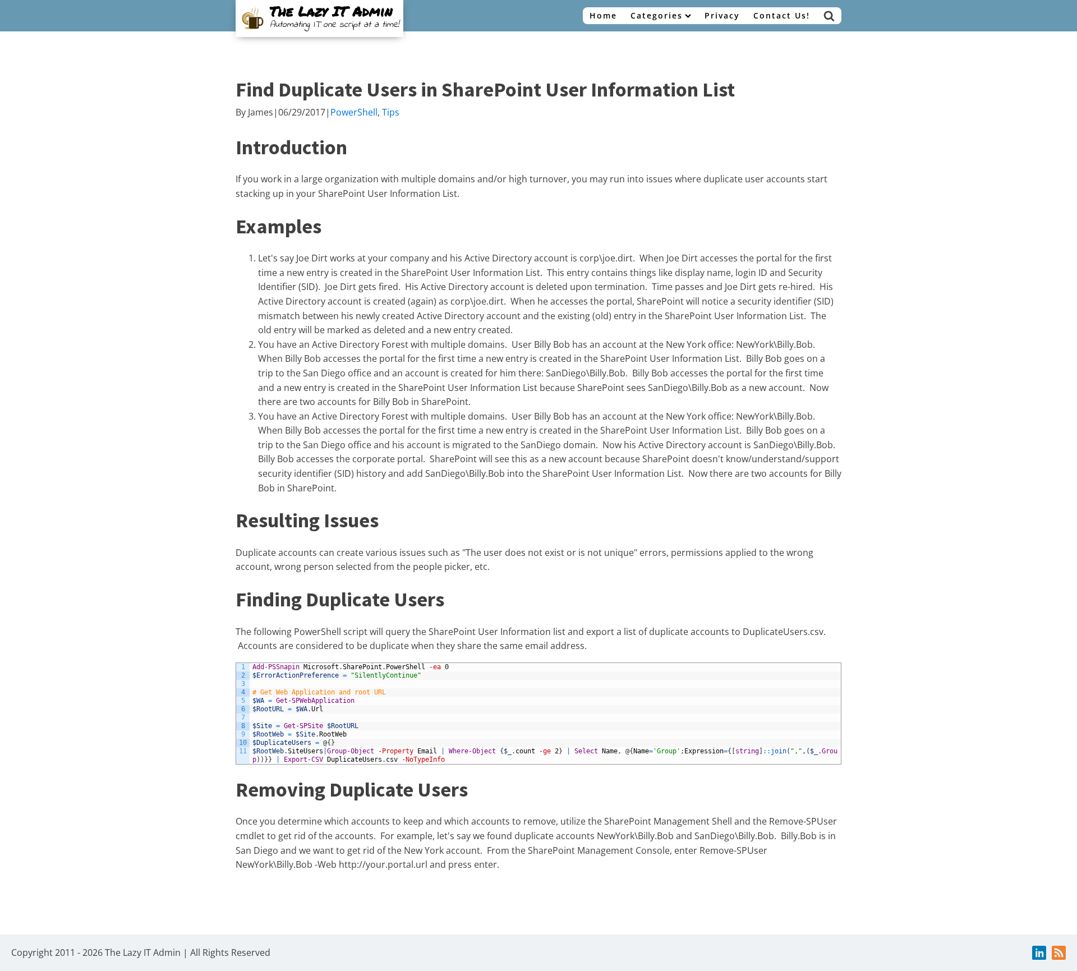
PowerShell (354, 112)
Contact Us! (781, 15)
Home (603, 15)
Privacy (722, 15)
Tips (390, 112)
